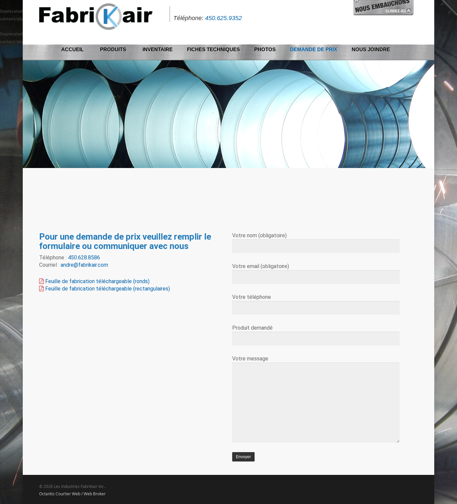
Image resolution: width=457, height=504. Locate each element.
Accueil (72, 49)
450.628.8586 (84, 257)
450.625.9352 (223, 18)
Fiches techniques (213, 49)
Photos (265, 49)
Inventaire (158, 49)
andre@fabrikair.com (84, 265)
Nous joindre (371, 49)
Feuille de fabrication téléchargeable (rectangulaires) (107, 288)
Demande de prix (313, 49)
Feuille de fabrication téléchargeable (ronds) (97, 281)
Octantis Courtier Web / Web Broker (72, 493)
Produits (113, 49)
